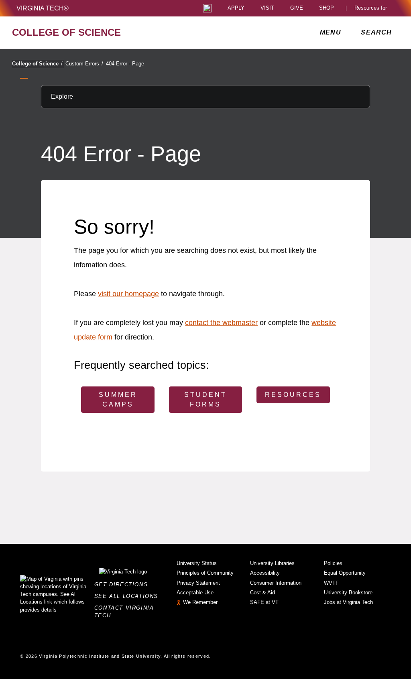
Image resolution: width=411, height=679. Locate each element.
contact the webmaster (221, 323)
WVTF (331, 583)
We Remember (200, 602)
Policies (333, 563)
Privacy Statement (198, 583)
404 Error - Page (125, 64)
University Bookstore (348, 593)
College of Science (37, 64)
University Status (197, 563)
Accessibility (265, 573)
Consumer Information (275, 583)
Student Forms (205, 399)
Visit (267, 8)
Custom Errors (84, 64)
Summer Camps (118, 399)
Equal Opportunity (345, 573)
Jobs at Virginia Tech (348, 602)
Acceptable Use (195, 593)
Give (296, 8)
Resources (293, 394)
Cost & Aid (262, 593)
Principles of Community (205, 573)
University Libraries (272, 563)
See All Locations (128, 596)
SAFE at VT (264, 602)
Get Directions (123, 584)
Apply (236, 8)
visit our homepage (128, 294)
